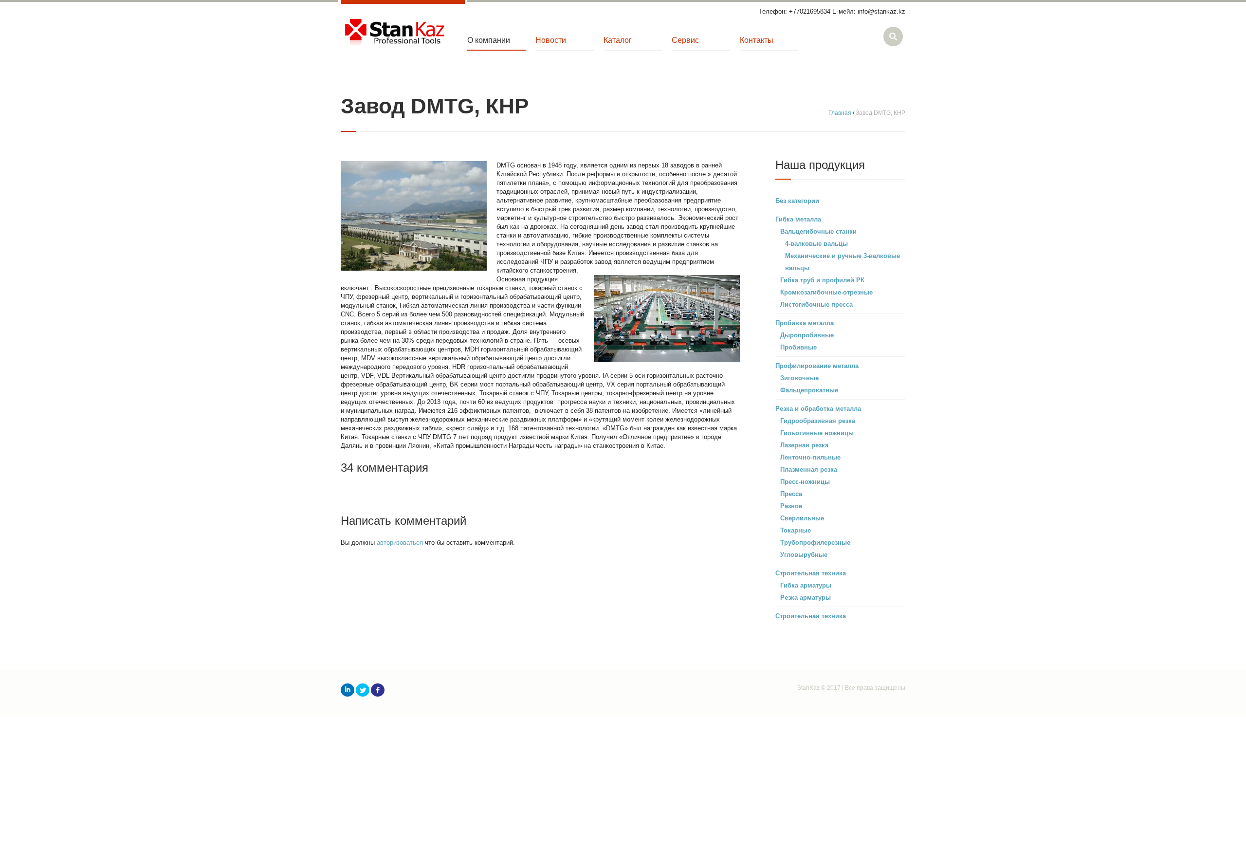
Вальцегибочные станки (818, 231)
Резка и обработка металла (818, 408)
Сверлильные (802, 518)
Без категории (797, 200)
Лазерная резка (804, 445)
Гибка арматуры (805, 585)
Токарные (795, 530)
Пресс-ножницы (805, 481)
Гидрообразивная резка (817, 420)
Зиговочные (799, 378)
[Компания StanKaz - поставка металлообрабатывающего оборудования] (394, 33)
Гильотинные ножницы (817, 433)
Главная (839, 113)
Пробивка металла (804, 323)
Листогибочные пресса (816, 304)
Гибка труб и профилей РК (822, 280)
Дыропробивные (807, 335)
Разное (791, 506)
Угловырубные (803, 554)
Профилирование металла (817, 365)
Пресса (791, 493)
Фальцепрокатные (809, 390)
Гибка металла (798, 219)
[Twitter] (362, 690)
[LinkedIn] (347, 690)
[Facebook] (378, 690)
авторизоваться (400, 542)
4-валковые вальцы (816, 243)
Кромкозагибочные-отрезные (826, 292)
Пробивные (798, 347)
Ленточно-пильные (810, 457)
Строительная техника (810, 573)
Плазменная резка (808, 469)
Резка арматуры (805, 597)
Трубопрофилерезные (815, 542)
